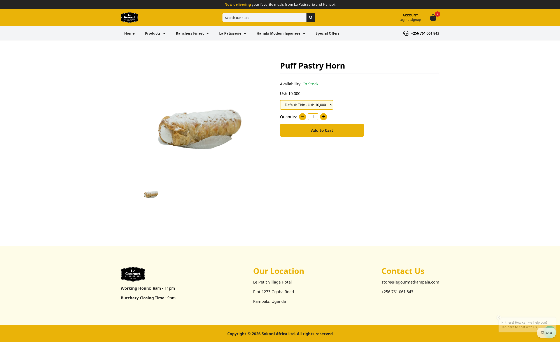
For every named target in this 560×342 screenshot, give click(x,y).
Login (403, 20)
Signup (415, 20)
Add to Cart (322, 130)
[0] (433, 17)
